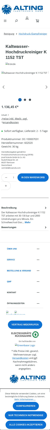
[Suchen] (16, 21)
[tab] (24, 215)
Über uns (12, 248)
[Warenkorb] (37, 21)
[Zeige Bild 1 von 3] (20, 100)
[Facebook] (11, 312)
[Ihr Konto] (27, 18)
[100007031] (25, 86)
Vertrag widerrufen (25, 324)
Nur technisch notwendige (25, 415)
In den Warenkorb (33, 177)
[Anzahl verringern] (6, 177)
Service (11, 259)
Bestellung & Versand (19, 270)
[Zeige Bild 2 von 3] (25, 100)
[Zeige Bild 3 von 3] (30, 100)
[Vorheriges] (3, 86)
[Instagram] (20, 312)
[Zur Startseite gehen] (22, 8)
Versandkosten (20, 358)
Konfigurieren (25, 406)
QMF (9, 281)
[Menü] (5, 21)
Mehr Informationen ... (25, 399)
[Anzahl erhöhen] (6, 186)
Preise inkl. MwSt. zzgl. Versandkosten (14, 120)
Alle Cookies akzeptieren (25, 425)
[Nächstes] (46, 86)
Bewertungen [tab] (8, 227)
